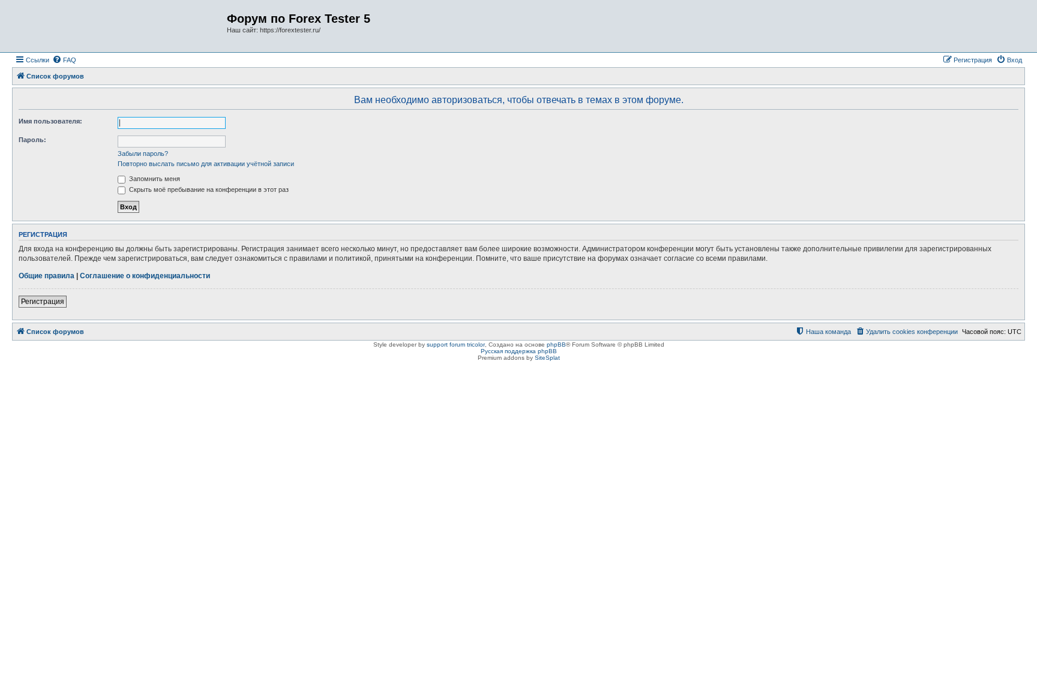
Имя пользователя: (50, 121)
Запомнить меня (153, 178)
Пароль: (32, 139)
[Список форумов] (121, 26)
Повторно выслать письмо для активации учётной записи (206, 163)
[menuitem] (64, 60)
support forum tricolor (456, 344)
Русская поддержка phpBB (519, 351)
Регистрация (42, 301)
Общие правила (46, 276)
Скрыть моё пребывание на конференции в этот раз (208, 189)
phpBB (556, 344)
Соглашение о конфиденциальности (145, 276)
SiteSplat (547, 357)
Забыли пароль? (143, 153)
